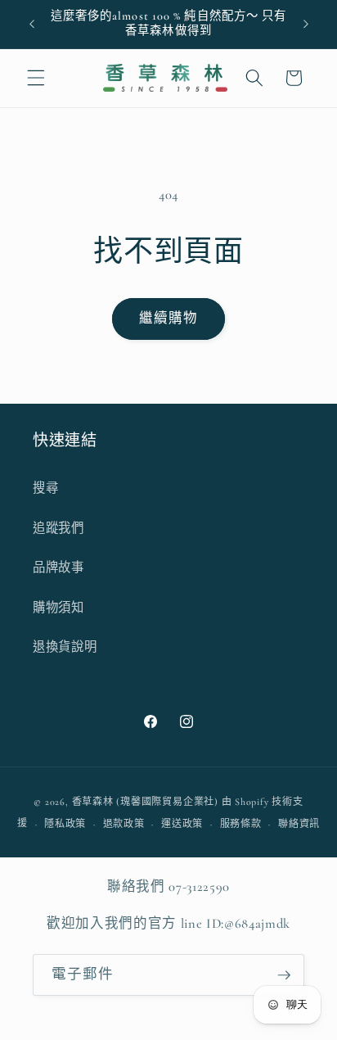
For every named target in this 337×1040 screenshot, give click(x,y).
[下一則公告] (306, 24)
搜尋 (45, 488)
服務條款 (241, 824)
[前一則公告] (32, 24)
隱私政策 (65, 824)
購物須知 (58, 607)
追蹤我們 (58, 528)
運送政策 (182, 824)
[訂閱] (283, 975)
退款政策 (124, 824)
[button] (36, 77)
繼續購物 (168, 318)
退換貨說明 (65, 647)
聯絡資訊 (299, 824)
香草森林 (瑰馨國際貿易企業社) (145, 801)
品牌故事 (58, 567)
